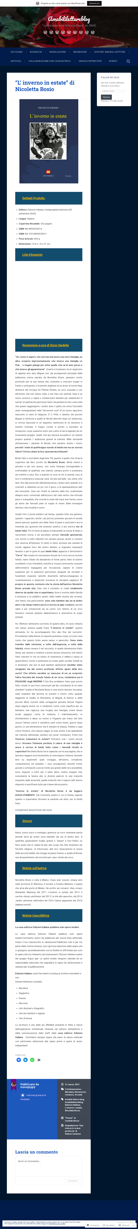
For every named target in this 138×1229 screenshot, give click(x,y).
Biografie (36, 52)
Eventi (113, 61)
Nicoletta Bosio (72, 1110)
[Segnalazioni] (57, 31)
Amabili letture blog (74, 1099)
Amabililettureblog (69, 18)
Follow (106, 97)
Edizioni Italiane (72, 1105)
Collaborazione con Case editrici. (50, 61)
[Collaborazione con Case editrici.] (81, 31)
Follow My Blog (110, 77)
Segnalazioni (57, 52)
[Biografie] (51, 31)
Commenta (72, 1181)
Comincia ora (94, 3)
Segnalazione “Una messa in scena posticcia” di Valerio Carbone (74, 1129)
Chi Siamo (17, 52)
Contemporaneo (73, 1089)
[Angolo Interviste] (87, 31)
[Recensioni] (63, 31)
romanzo (69, 1094)
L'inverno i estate (73, 1108)
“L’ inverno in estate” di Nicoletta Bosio (45, 86)
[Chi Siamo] (45, 31)
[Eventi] (93, 31)
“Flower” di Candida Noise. (72, 1119)
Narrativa (69, 1092)
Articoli (16, 61)
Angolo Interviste (90, 61)
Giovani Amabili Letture (109, 52)
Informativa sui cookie (57, 1224)
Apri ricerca (128, 61)
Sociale (78, 1094)
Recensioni (80, 52)
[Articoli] (75, 31)
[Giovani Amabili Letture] (69, 31)
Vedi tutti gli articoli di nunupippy (33, 1097)
